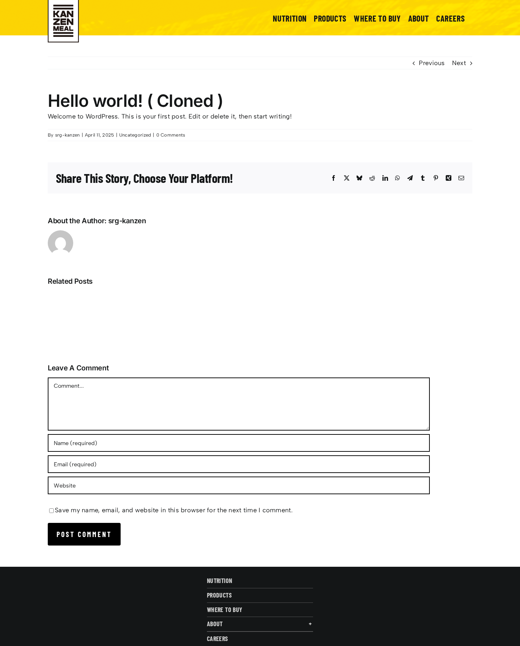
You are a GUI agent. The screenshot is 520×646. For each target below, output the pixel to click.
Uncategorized (135, 135)
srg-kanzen (67, 135)
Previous (432, 63)
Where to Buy (224, 609)
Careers (217, 638)
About (215, 624)
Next (459, 63)
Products (219, 595)
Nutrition (219, 580)
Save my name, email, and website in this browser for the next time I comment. (174, 510)
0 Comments (170, 135)
